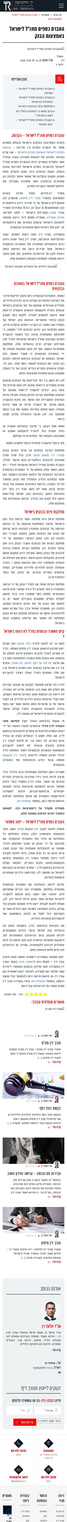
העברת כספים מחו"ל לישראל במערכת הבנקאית (36, 100)
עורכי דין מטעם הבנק (48, 455)
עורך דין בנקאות (13, 755)
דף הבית (57, 14)
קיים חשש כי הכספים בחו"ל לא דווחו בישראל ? (34, 113)
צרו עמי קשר (27, 1422)
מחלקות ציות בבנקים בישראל (35, 106)
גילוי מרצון (24, 643)
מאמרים (45, 14)
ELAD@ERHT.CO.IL (42, 1368)
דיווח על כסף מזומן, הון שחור (30, 663)
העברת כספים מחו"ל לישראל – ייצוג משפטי (34, 122)
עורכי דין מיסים (30, 198)
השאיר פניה (26, 962)
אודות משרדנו (55, 217)
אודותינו (60, 1516)
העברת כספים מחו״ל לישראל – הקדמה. (34, 91)
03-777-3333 (44, 1401)
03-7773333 (24, 801)
